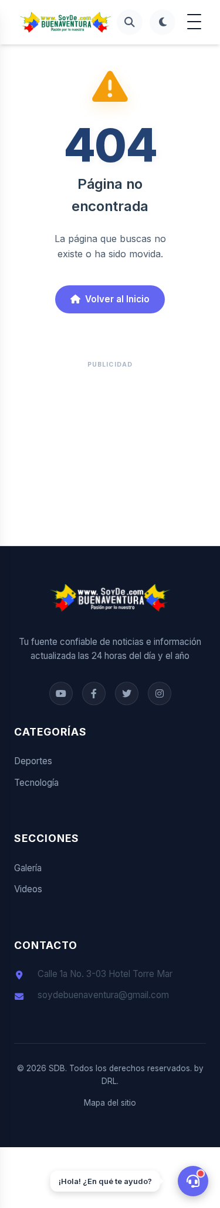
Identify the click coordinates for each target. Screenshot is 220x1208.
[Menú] (194, 22)
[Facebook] (61, 693)
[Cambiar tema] (162, 22)
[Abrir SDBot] (193, 1181)
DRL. (110, 1081)
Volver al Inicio (117, 299)
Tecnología (36, 782)
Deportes (33, 761)
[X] (126, 693)
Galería (28, 868)
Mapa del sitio (110, 1102)
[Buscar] (130, 22)
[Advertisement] (110, 451)
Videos (28, 889)
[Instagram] (159, 693)
